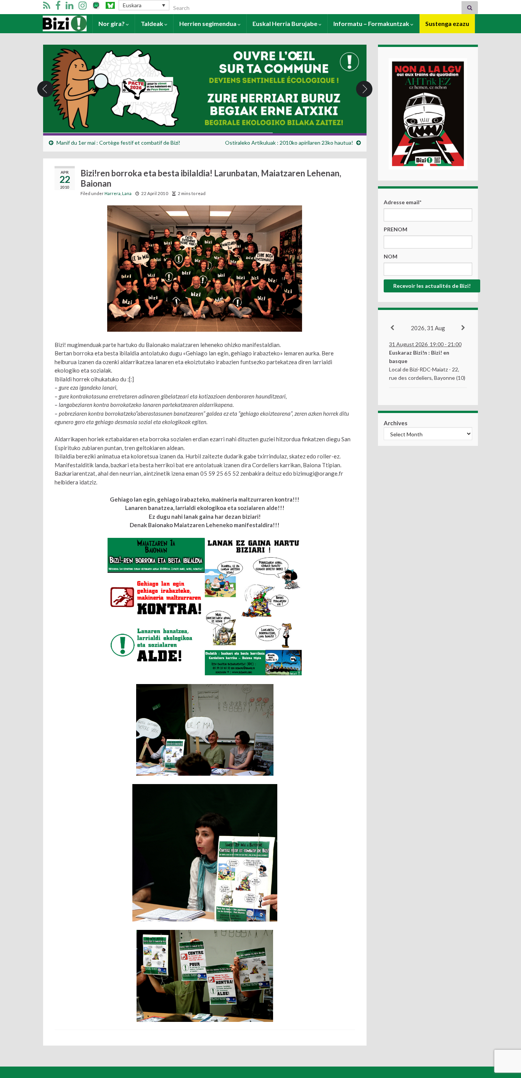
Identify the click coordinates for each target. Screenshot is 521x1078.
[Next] (464, 327)
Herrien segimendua (208, 23)
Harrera (54, 23)
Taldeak (152, 23)
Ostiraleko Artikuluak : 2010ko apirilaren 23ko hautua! (289, 142)
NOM (390, 256)
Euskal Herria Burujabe (285, 23)
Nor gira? (112, 23)
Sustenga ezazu (447, 23)
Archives (395, 423)
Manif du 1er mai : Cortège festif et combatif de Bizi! (118, 142)
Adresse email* (402, 202)
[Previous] (393, 327)
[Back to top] (503, 1032)
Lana (127, 193)
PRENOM (395, 229)
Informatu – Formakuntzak (371, 23)
